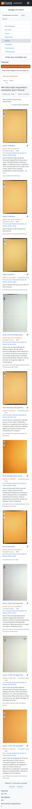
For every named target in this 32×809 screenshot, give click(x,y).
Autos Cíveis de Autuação (13, 746)
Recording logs (10, 26)
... (5, 23)
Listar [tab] (23, 15)
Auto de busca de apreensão (14, 408)
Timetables (8, 44)
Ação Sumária (8, 274)
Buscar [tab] (5, 19)
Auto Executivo (9, 546)
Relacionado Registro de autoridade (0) (15, 70)
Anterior (12, 787)
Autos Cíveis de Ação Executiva (14, 675)
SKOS (5, 794)
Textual (7, 41)
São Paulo (8, 30)
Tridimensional (10, 52)
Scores (7, 33)
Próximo (20, 787)
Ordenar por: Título (9, 94)
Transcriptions (9, 48)
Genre (11, 81)
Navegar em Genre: (16, 10)
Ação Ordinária (9, 145)
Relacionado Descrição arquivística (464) (15, 66)
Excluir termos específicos (21, 105)
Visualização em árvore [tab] (10, 15)
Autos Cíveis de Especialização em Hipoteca (14, 603)
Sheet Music (9, 37)
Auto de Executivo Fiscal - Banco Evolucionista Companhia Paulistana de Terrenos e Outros (14, 476)
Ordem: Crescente (23, 94)
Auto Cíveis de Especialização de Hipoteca (14, 335)
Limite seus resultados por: (16, 57)
